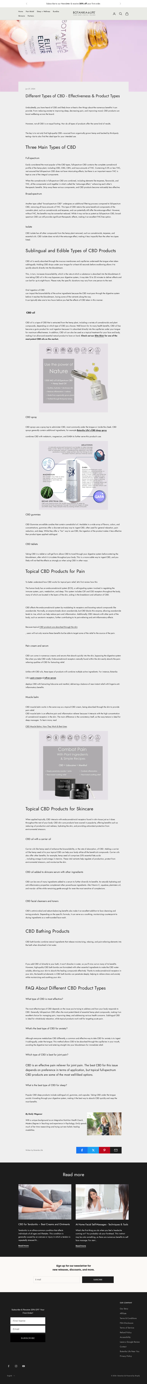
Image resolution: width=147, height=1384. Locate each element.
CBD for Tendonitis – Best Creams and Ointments (44, 1224)
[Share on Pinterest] (104, 1150)
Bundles (56, 11)
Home (20, 11)
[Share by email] (115, 1150)
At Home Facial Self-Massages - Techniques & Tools (102, 1224)
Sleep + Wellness (43, 11)
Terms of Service (127, 1327)
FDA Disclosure (126, 1323)
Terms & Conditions (128, 1318)
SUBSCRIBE (28, 1338)
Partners (31, 16)
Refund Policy (125, 1332)
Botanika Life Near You (129, 1351)
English (9, 1376)
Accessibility (125, 1337)
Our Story (124, 1308)
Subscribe (97, 1279)
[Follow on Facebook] (8, 1366)
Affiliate (123, 1313)
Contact (123, 1346)
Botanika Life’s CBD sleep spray (92, 430)
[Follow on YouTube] (23, 1366)
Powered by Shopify (133, 1376)
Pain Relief (30, 11)
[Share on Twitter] (93, 1150)
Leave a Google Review (130, 1341)
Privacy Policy (126, 1356)
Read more (23, 1245)
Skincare (21, 16)
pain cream (35, 677)
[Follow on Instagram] (16, 1366)
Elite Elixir (99, 335)
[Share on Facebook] (82, 1150)
